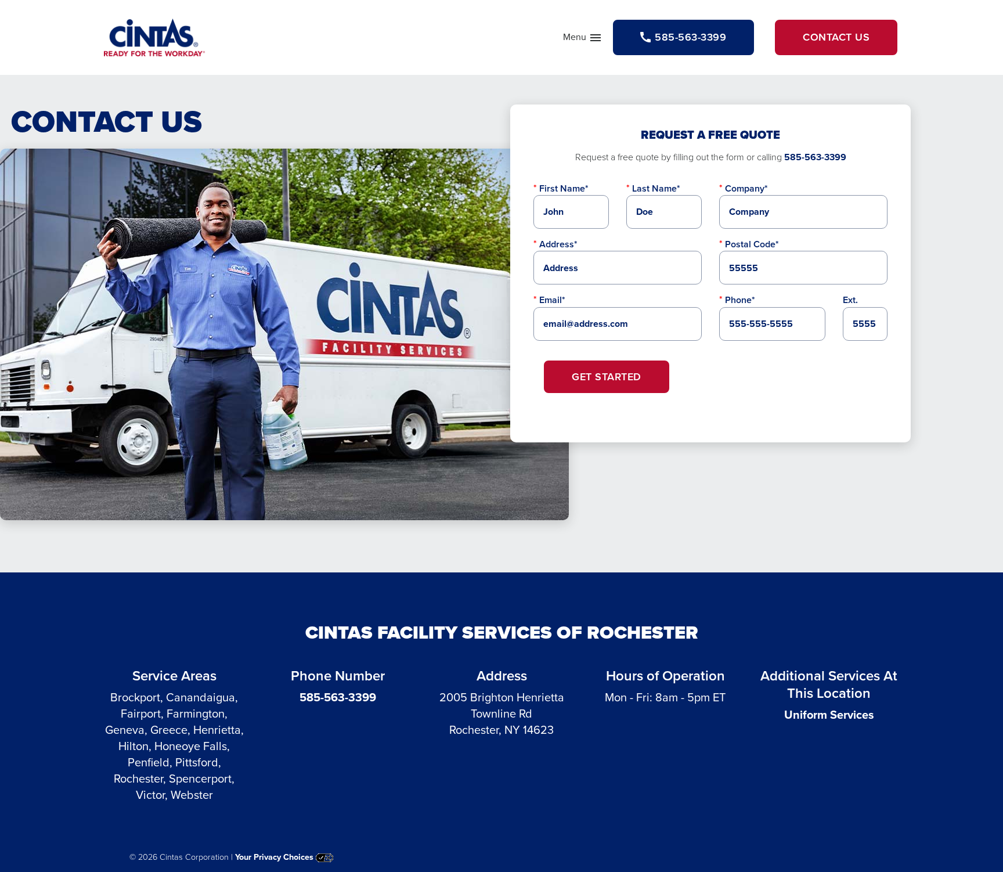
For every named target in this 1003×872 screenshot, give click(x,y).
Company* (746, 188)
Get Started (606, 376)
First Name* (564, 188)
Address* (558, 244)
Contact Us (836, 37)
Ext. (850, 300)
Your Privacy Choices (275, 857)
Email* (552, 300)
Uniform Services (829, 714)
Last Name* (656, 188)
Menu (582, 39)
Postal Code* (752, 244)
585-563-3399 (815, 157)
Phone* (740, 300)
